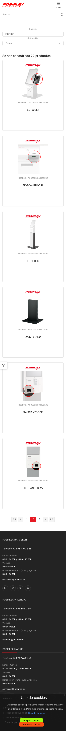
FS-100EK (33, 261)
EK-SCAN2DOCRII (33, 185)
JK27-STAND (33, 336)
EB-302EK (33, 109)
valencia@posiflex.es (13, 639)
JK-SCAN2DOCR (33, 412)
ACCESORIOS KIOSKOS (38, 102)
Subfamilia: (33, 38)
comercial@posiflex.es (13, 579)
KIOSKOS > (23, 102)
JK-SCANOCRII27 (33, 488)
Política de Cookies (35, 713)
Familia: (33, 29)
